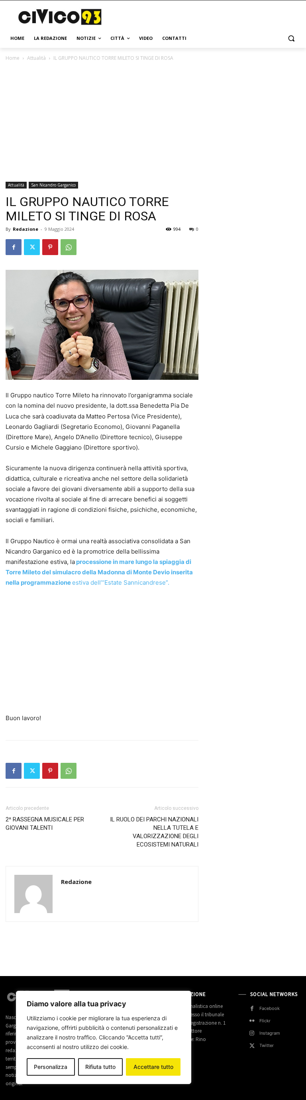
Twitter (266, 1045)
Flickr (265, 1020)
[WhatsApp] (68, 247)
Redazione (25, 229)
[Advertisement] (207, 16)
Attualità (36, 58)
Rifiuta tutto (100, 1066)
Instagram (269, 1033)
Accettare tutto (153, 1066)
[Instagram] (252, 1033)
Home (13, 58)
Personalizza (50, 1066)
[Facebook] (14, 247)
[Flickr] (252, 1021)
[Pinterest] (50, 247)
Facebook (269, 1008)
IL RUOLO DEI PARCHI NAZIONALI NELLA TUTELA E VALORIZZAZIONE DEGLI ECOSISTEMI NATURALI (154, 832)
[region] (103, 1037)
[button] (291, 38)
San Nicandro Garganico (53, 185)
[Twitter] (32, 247)
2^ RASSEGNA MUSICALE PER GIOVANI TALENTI (45, 823)
